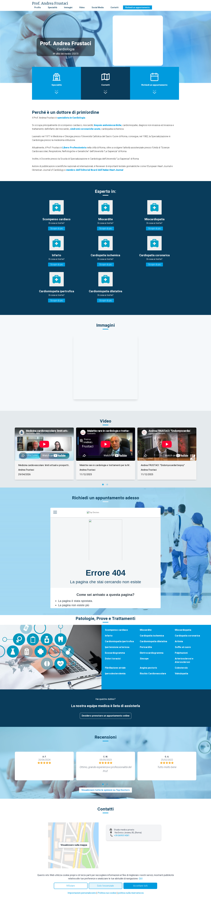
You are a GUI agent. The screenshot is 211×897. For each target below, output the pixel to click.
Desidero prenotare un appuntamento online (105, 715)
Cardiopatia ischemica (152, 635)
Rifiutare (70, 885)
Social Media (98, 7)
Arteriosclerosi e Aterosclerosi (184, 660)
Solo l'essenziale (105, 885)
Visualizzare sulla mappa (74, 845)
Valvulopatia (181, 673)
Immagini (68, 7)
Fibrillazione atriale (115, 667)
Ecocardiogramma (115, 653)
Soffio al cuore (183, 647)
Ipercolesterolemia (115, 673)
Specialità (52, 7)
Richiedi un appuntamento (137, 7)
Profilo (37, 7)
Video (82, 7)
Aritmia (179, 641)
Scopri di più (56, 228)
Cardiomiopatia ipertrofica (119, 641)
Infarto (109, 635)
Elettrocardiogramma (151, 653)
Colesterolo (181, 667)
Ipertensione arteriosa (117, 647)
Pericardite (146, 647)
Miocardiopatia (183, 630)
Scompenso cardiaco (116, 630)
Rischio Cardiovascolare (153, 673)
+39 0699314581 (121, 835)
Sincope (144, 658)
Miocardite (146, 630)
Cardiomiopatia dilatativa (153, 641)
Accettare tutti (140, 885)
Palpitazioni (181, 653)
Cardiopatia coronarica (187, 635)
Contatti (114, 7)
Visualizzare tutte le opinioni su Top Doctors (105, 790)
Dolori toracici (113, 658)
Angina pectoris (148, 667)
